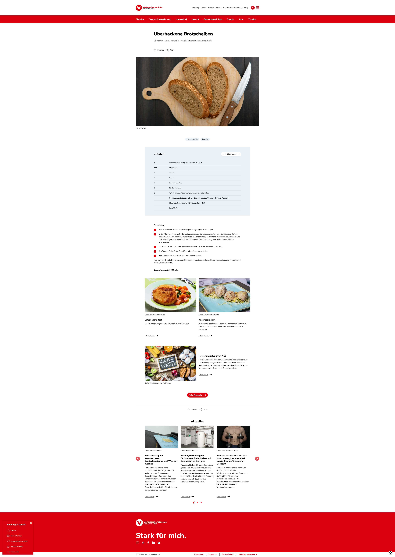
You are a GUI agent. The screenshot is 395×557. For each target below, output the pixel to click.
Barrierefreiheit (228, 554)
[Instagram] (137, 542)
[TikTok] (142, 542)
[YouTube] (158, 542)
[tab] (193, 502)
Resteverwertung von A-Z (212, 355)
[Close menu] (31, 523)
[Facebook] (148, 542)
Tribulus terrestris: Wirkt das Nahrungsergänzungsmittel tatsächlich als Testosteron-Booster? (232, 459)
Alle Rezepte (195, 395)
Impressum (213, 554)
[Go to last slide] (138, 459)
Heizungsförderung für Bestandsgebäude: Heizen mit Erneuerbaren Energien (196, 458)
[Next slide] (257, 459)
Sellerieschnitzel (153, 319)
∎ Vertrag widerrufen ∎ (248, 554)
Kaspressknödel (207, 319)
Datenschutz (199, 554)
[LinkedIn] (153, 542)
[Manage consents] (390, 552)
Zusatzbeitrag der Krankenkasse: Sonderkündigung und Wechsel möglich (161, 459)
